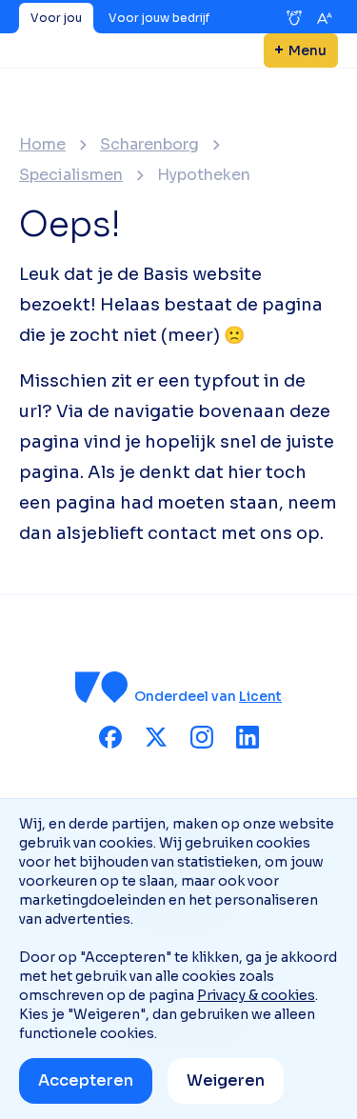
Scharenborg (149, 144)
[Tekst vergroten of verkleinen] (324, 18)
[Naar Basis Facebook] (110, 737)
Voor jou (56, 17)
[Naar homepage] (102, 687)
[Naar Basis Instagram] (201, 737)
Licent (260, 696)
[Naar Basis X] (156, 737)
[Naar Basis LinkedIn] (247, 737)
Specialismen (71, 175)
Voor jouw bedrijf (159, 17)
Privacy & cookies (256, 995)
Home (42, 144)
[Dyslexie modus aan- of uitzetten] (294, 18)
